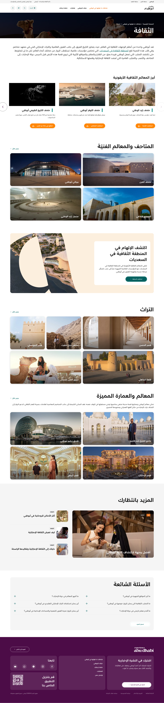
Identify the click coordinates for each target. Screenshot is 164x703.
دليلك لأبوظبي (98, 663)
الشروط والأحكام (138, 693)
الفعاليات (100, 671)
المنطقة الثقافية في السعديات (114, 50)
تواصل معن (99, 675)
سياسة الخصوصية (125, 693)
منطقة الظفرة (134, 1)
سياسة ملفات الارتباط (111, 693)
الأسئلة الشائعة (150, 693)
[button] (117, 597)
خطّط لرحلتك (98, 667)
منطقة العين (144, 1)
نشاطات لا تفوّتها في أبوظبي (94, 659)
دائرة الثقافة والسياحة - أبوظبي (42, 1)
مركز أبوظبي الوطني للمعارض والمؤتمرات (21, 1)
